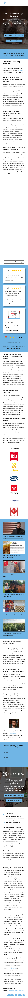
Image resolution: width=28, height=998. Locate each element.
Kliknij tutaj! (22, 55)
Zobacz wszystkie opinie (14, 342)
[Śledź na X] (24, 995)
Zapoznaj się (11, 990)
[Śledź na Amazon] (8, 995)
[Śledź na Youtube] (10, 995)
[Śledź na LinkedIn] (16, 995)
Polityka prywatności (19, 990)
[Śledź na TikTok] (21, 995)
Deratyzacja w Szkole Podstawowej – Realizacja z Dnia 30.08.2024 (13, 253)
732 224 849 (9, 813)
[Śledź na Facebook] (13, 995)
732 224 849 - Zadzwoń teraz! (14, 36)
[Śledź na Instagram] (19, 995)
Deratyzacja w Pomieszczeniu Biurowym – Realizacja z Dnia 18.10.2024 (12, 226)
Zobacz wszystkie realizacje (14, 262)
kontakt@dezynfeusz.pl (14, 41)
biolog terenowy (20, 70)
